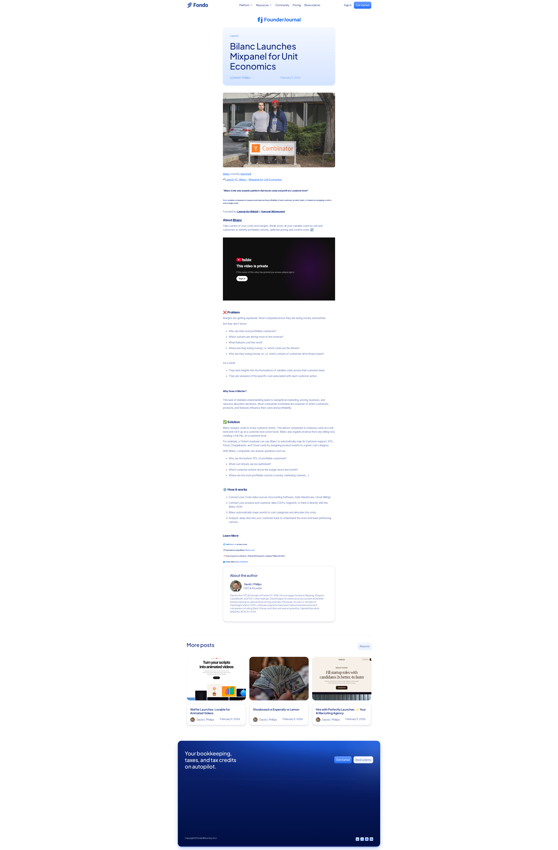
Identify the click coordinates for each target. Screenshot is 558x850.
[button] (246, 5)
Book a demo (312, 5)
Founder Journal (309, 800)
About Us (256, 800)
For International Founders (337, 821)
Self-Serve (364, 795)
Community (282, 5)
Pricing (297, 5)
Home (254, 795)
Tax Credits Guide (338, 806)
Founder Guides (309, 795)
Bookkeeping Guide (339, 800)
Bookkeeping (283, 795)
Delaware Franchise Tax (339, 813)
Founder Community (307, 807)
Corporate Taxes (285, 800)
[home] (201, 5)
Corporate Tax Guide (339, 795)
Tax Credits (282, 806)
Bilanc (226, 173)
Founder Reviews (260, 806)
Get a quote (365, 800)
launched (245, 173)
